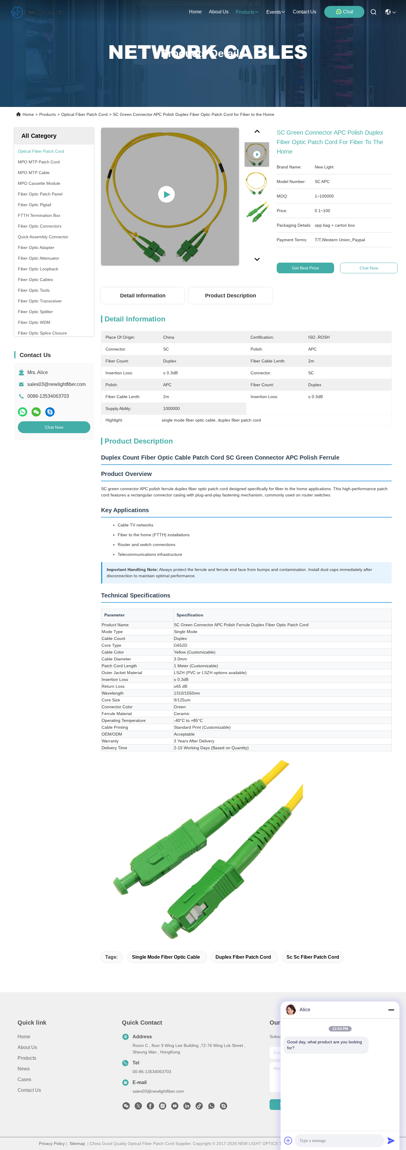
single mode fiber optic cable (166, 957)
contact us (304, 11)
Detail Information (143, 296)
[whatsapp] (22, 411)
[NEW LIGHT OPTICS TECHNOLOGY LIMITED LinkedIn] (187, 1107)
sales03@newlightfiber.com (56, 384)
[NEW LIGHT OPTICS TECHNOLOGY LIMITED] (38, 11)
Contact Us (29, 1090)
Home (195, 11)
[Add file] (288, 1140)
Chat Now (54, 427)
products (245, 12)
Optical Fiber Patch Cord (84, 114)
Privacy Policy (52, 1143)
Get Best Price (305, 268)
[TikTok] (199, 1107)
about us (219, 11)
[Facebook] (150, 1107)
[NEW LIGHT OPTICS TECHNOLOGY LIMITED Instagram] (162, 1107)
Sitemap (77, 1143)
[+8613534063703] (223, 1107)
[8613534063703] (211, 1107)
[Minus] (391, 1009)
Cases (24, 1079)
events (273, 12)
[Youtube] (175, 1107)
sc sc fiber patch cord (313, 957)
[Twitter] (138, 1107)
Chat (348, 11)
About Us (27, 1047)
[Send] (391, 1140)
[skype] (50, 411)
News (24, 1068)
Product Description (230, 296)
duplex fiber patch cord (243, 957)
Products (47, 114)
